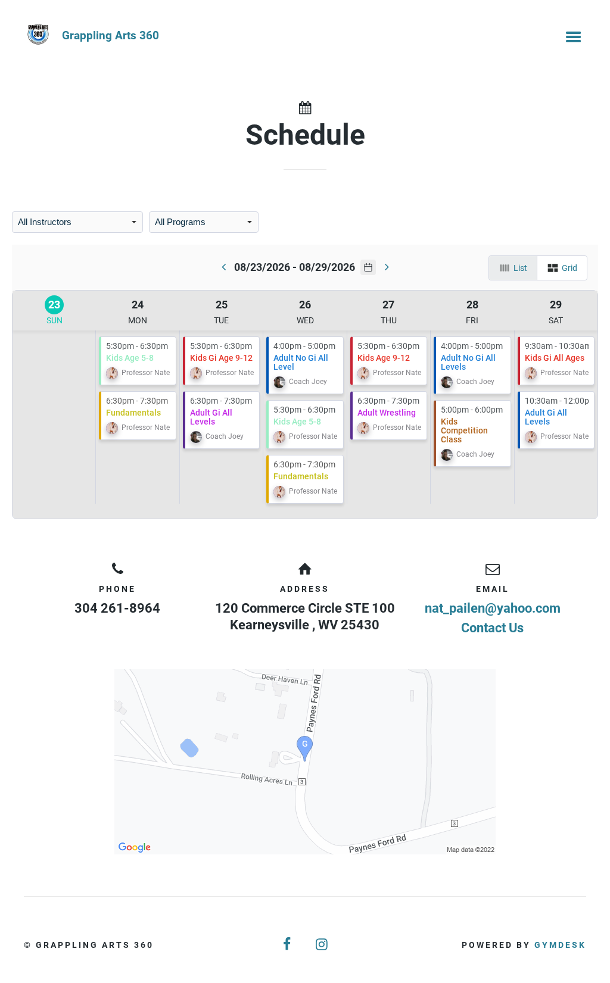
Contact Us (492, 627)
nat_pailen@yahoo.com (493, 608)
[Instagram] (322, 944)
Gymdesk (560, 945)
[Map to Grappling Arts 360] (305, 761)
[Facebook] (287, 944)
